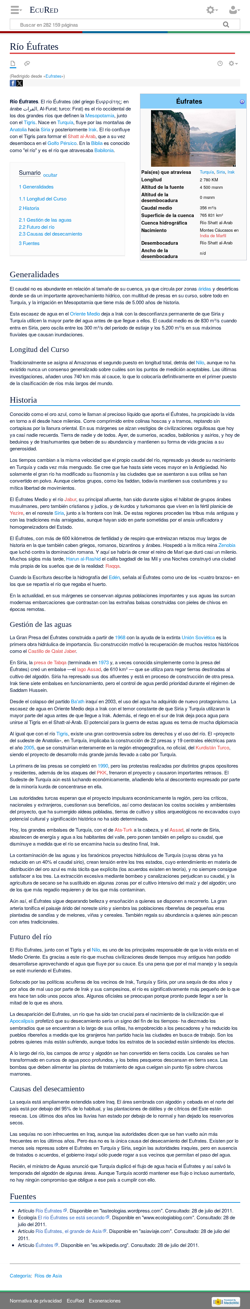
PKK (101, 772)
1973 (103, 662)
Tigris (29, 122)
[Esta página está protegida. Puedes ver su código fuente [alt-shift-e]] (208, 63)
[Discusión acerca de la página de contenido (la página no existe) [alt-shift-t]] (27, 63)
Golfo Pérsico (62, 142)
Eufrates (53, 76)
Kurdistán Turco (212, 747)
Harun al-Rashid (83, 558)
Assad (176, 829)
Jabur (70, 499)
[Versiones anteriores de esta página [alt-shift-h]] (220, 63)
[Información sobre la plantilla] (242, 101)
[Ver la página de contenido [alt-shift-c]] (13, 63)
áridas (204, 288)
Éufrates (44, 1244)
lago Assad (89, 669)
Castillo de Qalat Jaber (52, 650)
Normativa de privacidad (36, 1300)
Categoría (20, 1275)
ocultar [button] (50, 175)
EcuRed (44, 10)
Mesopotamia (99, 115)
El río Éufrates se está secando (71, 1217)
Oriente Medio (85, 313)
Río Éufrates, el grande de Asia (68, 1230)
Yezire (16, 512)
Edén (114, 577)
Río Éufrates (48, 1210)
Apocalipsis (22, 1020)
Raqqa (112, 565)
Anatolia (18, 129)
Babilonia (104, 150)
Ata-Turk (123, 829)
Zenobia (226, 544)
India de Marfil (213, 235)
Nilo (200, 362)
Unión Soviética (198, 637)
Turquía (207, 172)
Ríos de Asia (48, 1275)
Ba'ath (77, 701)
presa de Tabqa (50, 662)
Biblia (97, 142)
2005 (29, 747)
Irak (231, 172)
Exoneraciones (105, 1300)
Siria (220, 172)
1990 (103, 765)
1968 (120, 637)
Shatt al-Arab (81, 136)
